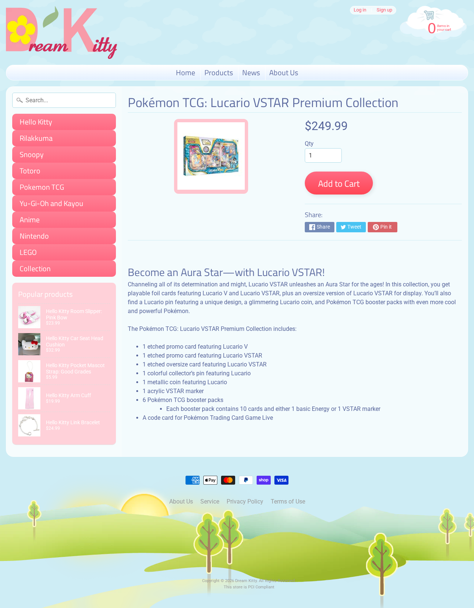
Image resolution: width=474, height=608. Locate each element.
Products (218, 72)
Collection (35, 268)
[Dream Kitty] (61, 32)
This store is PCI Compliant (249, 587)
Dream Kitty (246, 580)
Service (209, 501)
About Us (283, 72)
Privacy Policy (245, 501)
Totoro (30, 170)
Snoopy (32, 154)
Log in (360, 10)
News (251, 72)
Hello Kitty (36, 121)
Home (185, 72)
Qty (309, 143)
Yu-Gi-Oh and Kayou (51, 203)
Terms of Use (288, 501)
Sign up (384, 10)
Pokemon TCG (42, 187)
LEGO (28, 252)
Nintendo (34, 236)
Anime (30, 219)
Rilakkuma (36, 138)
